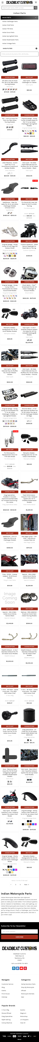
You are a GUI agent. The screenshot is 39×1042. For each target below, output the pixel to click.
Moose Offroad (6, 1013)
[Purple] (25, 133)
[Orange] (28, 133)
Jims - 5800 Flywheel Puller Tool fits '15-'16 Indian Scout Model (10, 731)
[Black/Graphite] (10, 127)
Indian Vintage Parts (9, 43)
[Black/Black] (7, 127)
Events (4, 990)
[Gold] (30, 131)
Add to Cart (29, 77)
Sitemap (4, 997)
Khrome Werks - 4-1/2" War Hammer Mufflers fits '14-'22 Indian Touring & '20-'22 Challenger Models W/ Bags (29, 412)
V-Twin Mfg (5, 1010)
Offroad (23, 990)
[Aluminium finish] (25, 131)
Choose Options (10, 77)
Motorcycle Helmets (27, 994)
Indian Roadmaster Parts (10, 40)
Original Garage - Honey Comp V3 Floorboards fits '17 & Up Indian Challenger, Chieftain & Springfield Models (9, 412)
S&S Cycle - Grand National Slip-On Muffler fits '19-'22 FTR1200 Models (10, 371)
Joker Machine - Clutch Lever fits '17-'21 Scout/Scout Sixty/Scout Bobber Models (10, 165)
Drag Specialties (7, 1016)
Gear (22, 997)
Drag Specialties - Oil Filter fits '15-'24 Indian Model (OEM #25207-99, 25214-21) (29, 732)
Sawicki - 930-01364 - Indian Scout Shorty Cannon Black (10, 614)
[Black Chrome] (30, 133)
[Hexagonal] (28, 821)
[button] (36, 48)
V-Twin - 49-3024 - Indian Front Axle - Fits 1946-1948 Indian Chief (29, 691)
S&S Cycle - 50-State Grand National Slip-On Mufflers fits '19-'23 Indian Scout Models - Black (29, 165)
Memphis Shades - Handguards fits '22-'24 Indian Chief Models (29, 454)
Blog (3, 987)
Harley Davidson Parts (28, 984)
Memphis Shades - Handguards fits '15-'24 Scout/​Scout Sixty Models (29, 858)
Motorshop (23, 1016)
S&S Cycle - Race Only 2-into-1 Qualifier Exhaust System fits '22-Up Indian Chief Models (29, 771)
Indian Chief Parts (8, 25)
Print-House (6, 994)
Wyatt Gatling (6, 1019)
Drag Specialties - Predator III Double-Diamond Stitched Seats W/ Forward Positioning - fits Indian (9, 498)
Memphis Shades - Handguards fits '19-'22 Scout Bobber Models (9, 329)
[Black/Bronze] (12, 127)
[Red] (8, 89)
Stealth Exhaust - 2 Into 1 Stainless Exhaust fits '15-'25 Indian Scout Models (9, 651)
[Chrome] (28, 131)
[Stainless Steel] (30, 340)
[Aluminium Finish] (6, 253)
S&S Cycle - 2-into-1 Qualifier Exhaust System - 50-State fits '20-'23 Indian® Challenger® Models (29, 331)
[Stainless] (11, 821)
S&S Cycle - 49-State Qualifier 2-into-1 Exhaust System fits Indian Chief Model (9, 813)
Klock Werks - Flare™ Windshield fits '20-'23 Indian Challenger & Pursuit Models (29, 287)
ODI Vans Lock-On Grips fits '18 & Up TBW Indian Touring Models (10, 82)
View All (22, 1023)
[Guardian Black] (8, 821)
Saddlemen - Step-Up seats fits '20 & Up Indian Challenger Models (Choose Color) (9, 205)
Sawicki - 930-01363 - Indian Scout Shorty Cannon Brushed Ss (29, 576)
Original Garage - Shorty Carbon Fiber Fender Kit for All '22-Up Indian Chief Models (29, 813)
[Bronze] (15, 256)
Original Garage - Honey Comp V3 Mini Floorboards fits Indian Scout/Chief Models (10, 287)
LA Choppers (24, 1019)
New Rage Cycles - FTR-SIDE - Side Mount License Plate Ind (29, 538)
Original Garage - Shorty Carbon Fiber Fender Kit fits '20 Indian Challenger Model (10, 858)
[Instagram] (13, 968)
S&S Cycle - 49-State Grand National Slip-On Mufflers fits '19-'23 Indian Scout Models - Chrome (29, 371)
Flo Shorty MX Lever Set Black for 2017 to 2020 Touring (29, 204)
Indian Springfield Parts (10, 36)
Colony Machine (7, 1023)
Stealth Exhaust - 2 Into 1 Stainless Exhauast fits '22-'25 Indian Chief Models (29, 652)
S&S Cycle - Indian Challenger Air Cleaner (29, 81)
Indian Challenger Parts (10, 21)
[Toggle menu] (2, 2)
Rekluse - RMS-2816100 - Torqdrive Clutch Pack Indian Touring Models (29, 614)
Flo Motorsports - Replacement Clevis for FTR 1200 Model (9, 454)
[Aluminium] (6, 296)
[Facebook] (17, 968)
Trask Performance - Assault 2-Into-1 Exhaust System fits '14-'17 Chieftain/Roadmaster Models (29, 498)
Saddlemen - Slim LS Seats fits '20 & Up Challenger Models (10, 538)
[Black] (3, 89)
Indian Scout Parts (8, 32)
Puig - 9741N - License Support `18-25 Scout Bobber (9, 576)
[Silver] (11, 89)
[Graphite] (6, 89)
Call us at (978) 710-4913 (19, 963)
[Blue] (35, 131)
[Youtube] (21, 968)
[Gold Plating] (33, 133)
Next (26, 884)
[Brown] (13, 89)
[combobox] (19, 8)
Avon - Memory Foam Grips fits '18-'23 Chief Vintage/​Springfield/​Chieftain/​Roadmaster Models (10, 772)
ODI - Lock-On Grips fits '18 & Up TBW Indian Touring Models (10, 120)
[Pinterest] (25, 968)
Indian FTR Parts (7, 29)
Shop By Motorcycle (27, 987)
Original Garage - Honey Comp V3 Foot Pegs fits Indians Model (10, 246)
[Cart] (36, 2)
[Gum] (16, 89)
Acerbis (22, 1010)
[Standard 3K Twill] (30, 821)
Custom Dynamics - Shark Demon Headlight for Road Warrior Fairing (29, 246)
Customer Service (7, 984)
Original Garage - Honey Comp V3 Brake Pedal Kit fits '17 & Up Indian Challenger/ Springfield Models (29, 122)
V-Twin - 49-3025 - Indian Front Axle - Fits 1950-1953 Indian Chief (9, 691)
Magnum (23, 1013)
